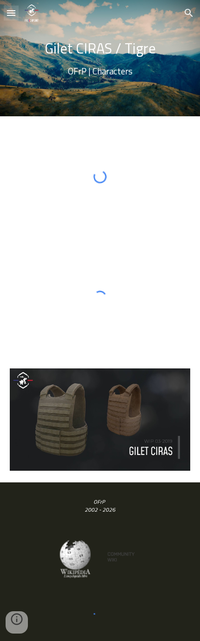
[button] (11, 13)
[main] (100, 58)
